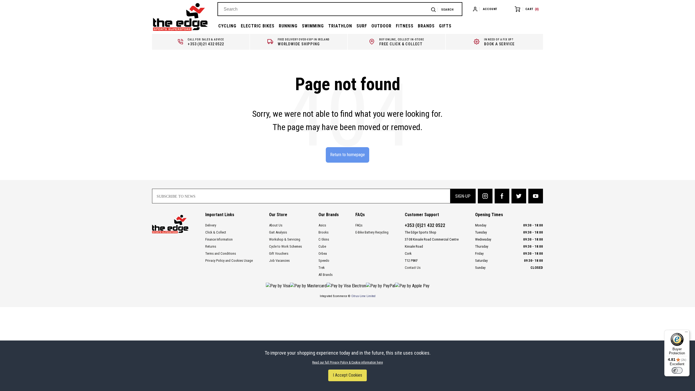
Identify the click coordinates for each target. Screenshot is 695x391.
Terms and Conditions (220, 253)
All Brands (325, 275)
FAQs (358, 225)
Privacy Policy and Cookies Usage (229, 260)
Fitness (404, 26)
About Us (275, 225)
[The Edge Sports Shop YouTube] (535, 196)
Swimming (313, 26)
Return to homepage (347, 154)
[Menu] (686, 333)
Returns (210, 246)
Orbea (322, 253)
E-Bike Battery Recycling (371, 232)
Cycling (227, 26)
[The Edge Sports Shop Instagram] (485, 196)
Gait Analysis (278, 232)
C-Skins (323, 239)
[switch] (677, 370)
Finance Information (219, 239)
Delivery (210, 225)
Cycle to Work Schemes (285, 246)
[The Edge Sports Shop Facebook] (502, 196)
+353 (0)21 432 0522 (425, 225)
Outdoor (381, 26)
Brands (426, 26)
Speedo (323, 260)
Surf (361, 26)
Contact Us (413, 268)
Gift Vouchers (278, 253)
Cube (322, 246)
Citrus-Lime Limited (363, 296)
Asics (322, 225)
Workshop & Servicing (284, 239)
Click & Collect (215, 232)
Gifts (445, 26)
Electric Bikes (257, 26)
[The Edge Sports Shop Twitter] (518, 196)
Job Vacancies (279, 260)
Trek (321, 268)
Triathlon (340, 26)
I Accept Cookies (347, 375)
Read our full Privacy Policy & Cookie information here (347, 362)
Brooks (323, 232)
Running (288, 26)
